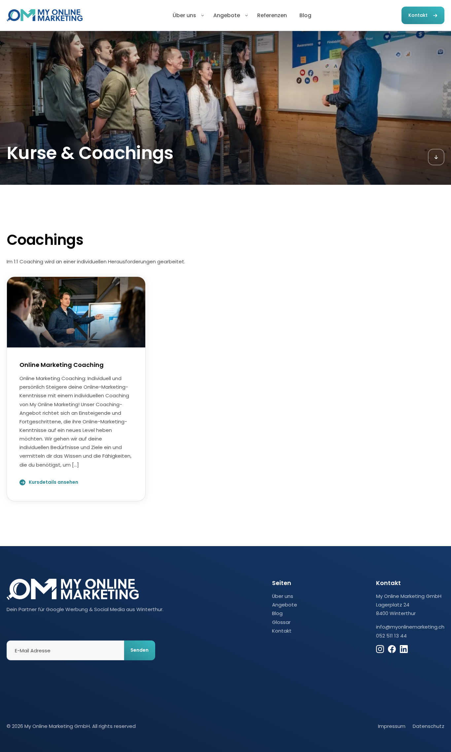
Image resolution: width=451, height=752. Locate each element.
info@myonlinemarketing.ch (410, 626)
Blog (305, 15)
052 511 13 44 (391, 635)
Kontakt (418, 15)
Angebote (226, 15)
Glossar (281, 622)
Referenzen (272, 15)
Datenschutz (428, 726)
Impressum (391, 726)
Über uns (184, 15)
